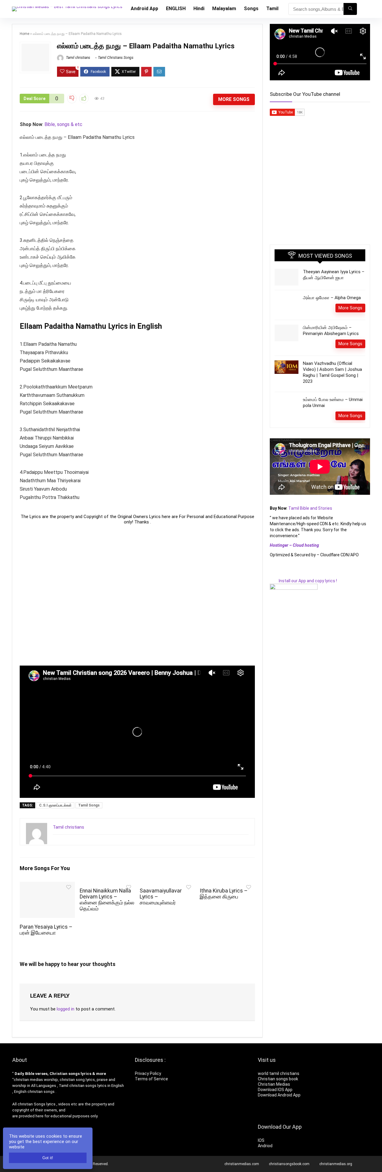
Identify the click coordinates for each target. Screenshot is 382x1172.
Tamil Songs (89, 805)
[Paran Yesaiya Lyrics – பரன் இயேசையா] (47, 886)
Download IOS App (275, 1089)
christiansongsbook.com (289, 1164)
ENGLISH (176, 8)
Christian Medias (274, 1084)
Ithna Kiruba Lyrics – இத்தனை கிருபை (224, 894)
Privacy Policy (148, 1073)
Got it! (47, 1158)
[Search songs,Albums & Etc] (350, 9)
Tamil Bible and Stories (310, 508)
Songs (251, 8)
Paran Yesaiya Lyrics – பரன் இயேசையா (46, 930)
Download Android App (279, 1095)
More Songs (233, 99)
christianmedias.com (241, 1164)
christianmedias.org (335, 1164)
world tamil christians (278, 1073)
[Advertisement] (137, 595)
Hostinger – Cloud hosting (294, 545)
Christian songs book (278, 1078)
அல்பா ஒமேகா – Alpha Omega (332, 297)
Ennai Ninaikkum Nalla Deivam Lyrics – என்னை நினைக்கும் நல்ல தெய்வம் (107, 900)
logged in (65, 1009)
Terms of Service (151, 1078)
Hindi (198, 8)
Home (24, 34)
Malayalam (224, 8)
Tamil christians (77, 58)
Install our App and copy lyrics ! (303, 580)
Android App (144, 8)
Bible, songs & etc (64, 124)
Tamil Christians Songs (115, 58)
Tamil (272, 8)
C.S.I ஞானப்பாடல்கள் (55, 805)
